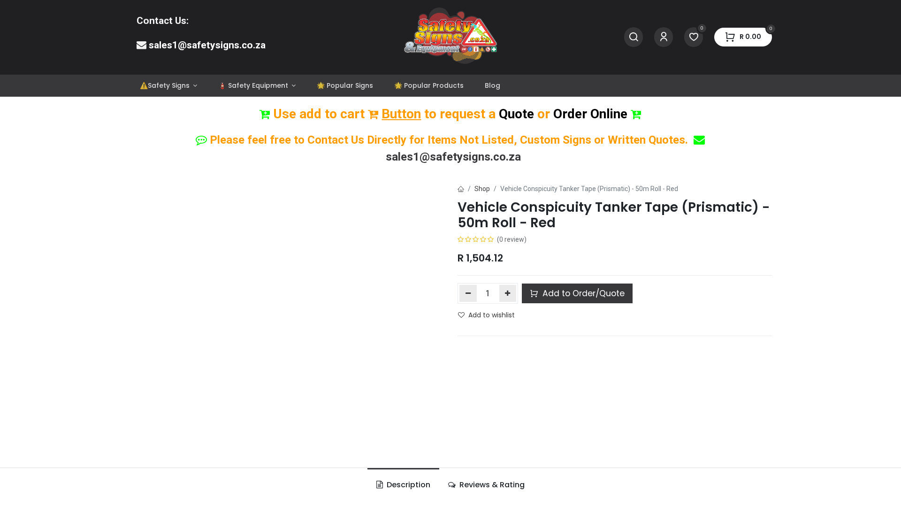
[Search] (633, 37)
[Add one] (508, 293)
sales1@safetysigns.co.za (207, 45)
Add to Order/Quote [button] (582, 293)
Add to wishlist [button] (491, 315)
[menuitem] (168, 86)
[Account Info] (663, 37)
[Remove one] (468, 293)
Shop (482, 188)
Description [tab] (407, 484)
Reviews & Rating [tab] (491, 484)
